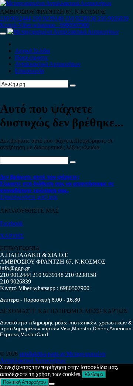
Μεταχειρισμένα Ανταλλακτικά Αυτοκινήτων (52, 357)
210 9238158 (81, 18)
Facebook (11, 223)
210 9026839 (113, 18)
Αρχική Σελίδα (32, 51)
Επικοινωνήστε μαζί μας (29, 197)
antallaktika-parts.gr (42, 354)
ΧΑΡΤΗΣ (12, 236)
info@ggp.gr (15, 268)
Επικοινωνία (29, 70)
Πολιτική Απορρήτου (24, 382)
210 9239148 (48, 18)
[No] (52, 384)
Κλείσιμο (94, 374)
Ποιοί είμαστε (31, 57)
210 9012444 (15, 18)
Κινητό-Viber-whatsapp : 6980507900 (44, 25)
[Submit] (73, 85)
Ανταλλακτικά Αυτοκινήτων (48, 64)
